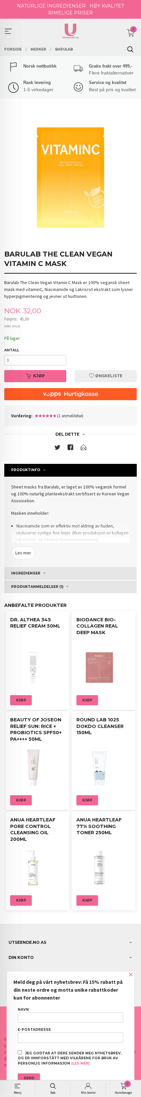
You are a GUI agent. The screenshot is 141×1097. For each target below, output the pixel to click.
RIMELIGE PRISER (70, 13)
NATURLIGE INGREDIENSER (51, 6)
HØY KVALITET (107, 6)
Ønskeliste (108, 375)
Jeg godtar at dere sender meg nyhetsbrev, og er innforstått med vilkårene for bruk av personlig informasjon (70, 1058)
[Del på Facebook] (70, 448)
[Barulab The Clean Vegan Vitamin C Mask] (70, 177)
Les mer (23, 553)
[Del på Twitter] (57, 448)
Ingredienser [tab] (25, 573)
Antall (11, 350)
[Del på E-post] (83, 448)
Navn (23, 1009)
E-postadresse (34, 1029)
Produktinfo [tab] (25, 470)
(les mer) (80, 1063)
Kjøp (39, 375)
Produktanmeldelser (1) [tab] (37, 587)
